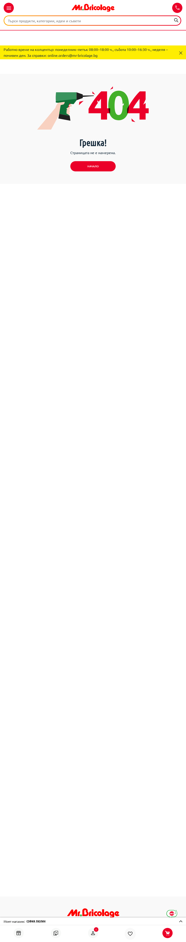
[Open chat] (171, 914)
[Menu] (9, 8)
